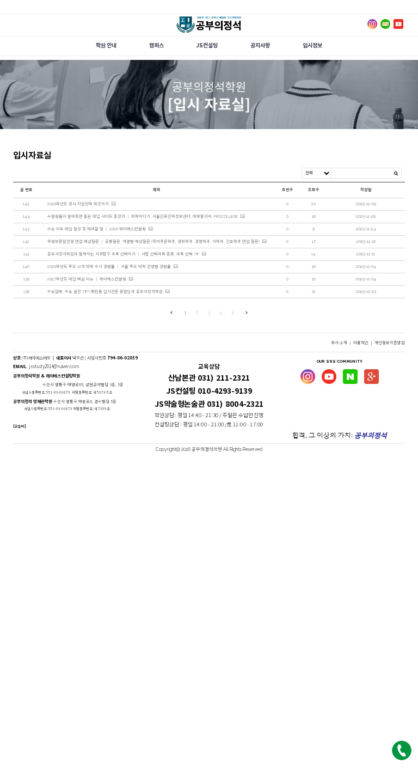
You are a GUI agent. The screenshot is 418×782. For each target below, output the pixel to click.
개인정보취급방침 (389, 342)
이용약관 (361, 342)
